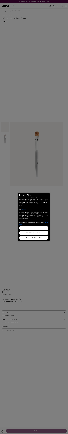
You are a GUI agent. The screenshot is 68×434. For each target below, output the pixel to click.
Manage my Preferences (34, 237)
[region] (34, 217)
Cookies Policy (24, 209)
